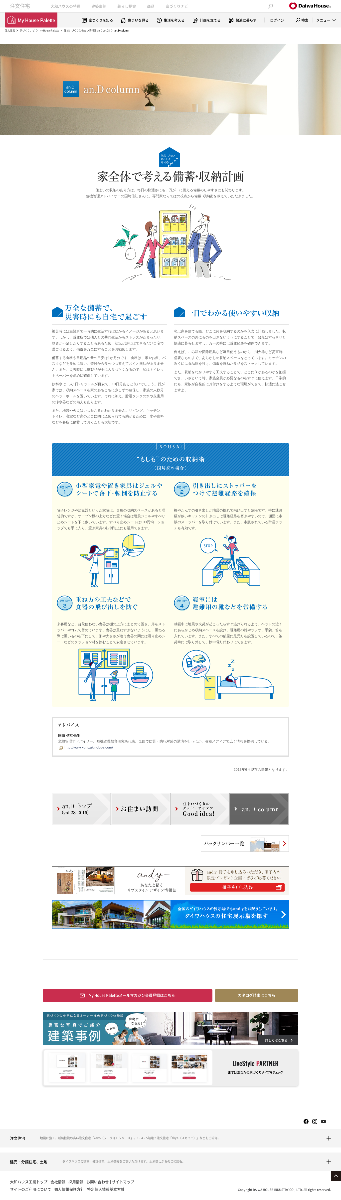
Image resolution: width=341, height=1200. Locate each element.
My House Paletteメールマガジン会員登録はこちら (132, 995)
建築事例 (98, 6)
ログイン (277, 20)
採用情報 (75, 1181)
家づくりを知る (101, 20)
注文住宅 (20, 6)
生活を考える (174, 20)
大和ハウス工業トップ (28, 1181)
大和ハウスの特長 (65, 6)
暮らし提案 (126, 6)
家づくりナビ (177, 6)
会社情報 (57, 1181)
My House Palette (49, 30)
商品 (151, 6)
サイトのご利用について (30, 1189)
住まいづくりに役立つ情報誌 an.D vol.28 (87, 30)
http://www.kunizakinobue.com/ (88, 747)
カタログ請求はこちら (256, 995)
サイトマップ (123, 1181)
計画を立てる (210, 20)
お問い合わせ (97, 1181)
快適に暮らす (246, 20)
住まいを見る (138, 20)
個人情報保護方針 (69, 1189)
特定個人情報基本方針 (106, 1189)
